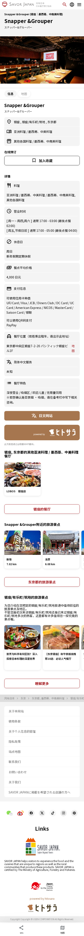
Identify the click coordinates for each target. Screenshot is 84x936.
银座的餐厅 (42, 509)
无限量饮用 (54, 392)
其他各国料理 (23, 141)
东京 (23, 698)
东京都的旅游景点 (42, 582)
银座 (17, 122)
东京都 (51, 122)
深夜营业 (12, 392)
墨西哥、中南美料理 (47, 141)
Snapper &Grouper (28, 21)
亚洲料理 (20, 131)
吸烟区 (26, 392)
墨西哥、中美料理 (40, 131)
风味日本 (9, 698)
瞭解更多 (42, 683)
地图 (24, 94)
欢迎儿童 (38, 392)
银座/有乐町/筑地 (34, 122)
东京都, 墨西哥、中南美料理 (48, 698)
